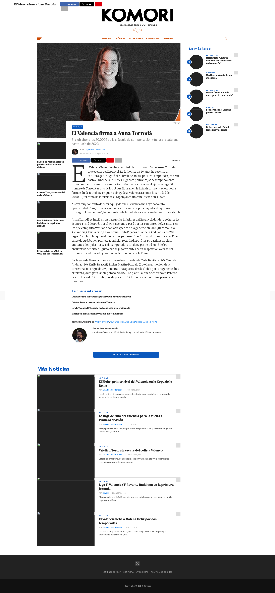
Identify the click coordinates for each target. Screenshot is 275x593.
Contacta (128, 572)
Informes (168, 38)
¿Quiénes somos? (112, 572)
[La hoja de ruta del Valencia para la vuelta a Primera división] (51, 144)
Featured (114, 322)
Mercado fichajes (139, 322)
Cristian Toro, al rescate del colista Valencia (51, 193)
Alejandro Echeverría (94, 150)
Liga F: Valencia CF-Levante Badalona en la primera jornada (50, 223)
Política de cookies (161, 572)
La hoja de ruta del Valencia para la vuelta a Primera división (50, 165)
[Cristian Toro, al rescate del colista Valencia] (51, 174)
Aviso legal (142, 572)
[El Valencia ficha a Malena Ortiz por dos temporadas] (51, 233)
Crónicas (120, 38)
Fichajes (124, 322)
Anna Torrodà (102, 322)
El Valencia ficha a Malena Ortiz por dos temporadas (50, 252)
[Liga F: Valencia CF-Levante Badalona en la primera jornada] (51, 202)
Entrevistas (136, 38)
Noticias (106, 38)
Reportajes (152, 38)
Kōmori (106, 493)
